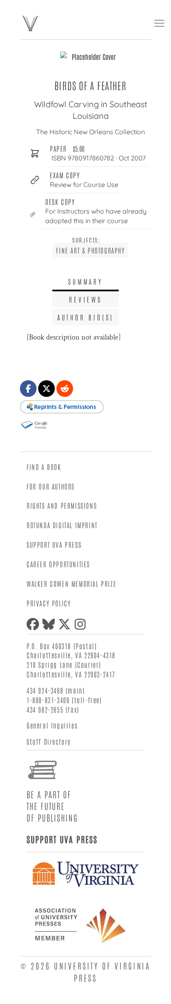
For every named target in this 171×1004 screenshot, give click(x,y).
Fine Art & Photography (90, 250)
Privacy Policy (49, 603)
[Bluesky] (50, 624)
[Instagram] (82, 624)
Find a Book (44, 467)
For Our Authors (51, 486)
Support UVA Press (54, 544)
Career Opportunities (58, 564)
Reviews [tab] (85, 299)
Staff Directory (49, 741)
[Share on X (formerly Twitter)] (46, 388)
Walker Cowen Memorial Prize (71, 583)
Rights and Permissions (62, 505)
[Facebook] (34, 624)
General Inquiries (52, 725)
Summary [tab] (85, 281)
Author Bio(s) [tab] (85, 317)
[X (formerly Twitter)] (66, 624)
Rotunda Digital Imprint (62, 525)
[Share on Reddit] (64, 388)
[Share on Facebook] (28, 388)
